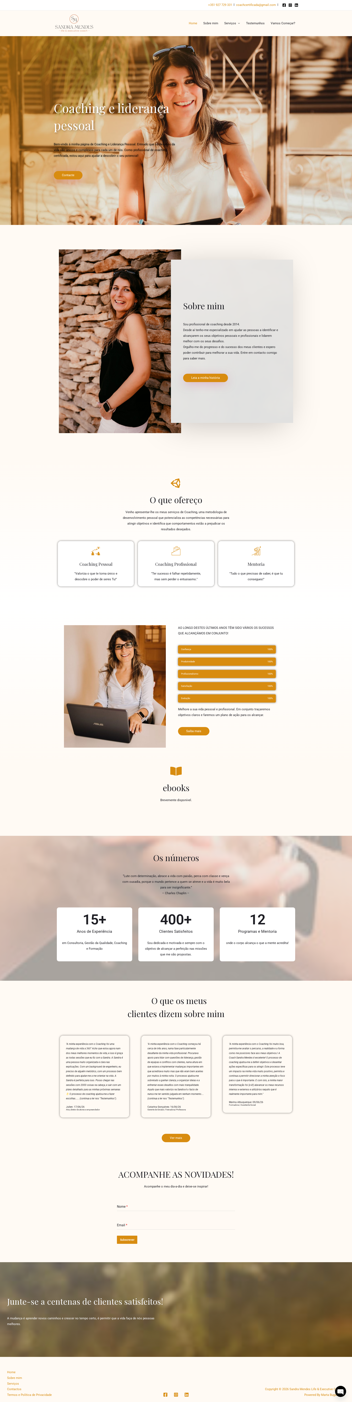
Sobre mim (210, 23)
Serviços (230, 23)
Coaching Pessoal (95, 564)
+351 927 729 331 (220, 5)
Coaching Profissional (176, 564)
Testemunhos (255, 23)
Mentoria (256, 564)
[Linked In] (296, 5)
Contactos (14, 1389)
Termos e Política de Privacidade (29, 1395)
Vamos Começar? (283, 23)
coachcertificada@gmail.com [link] (256, 5)
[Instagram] (290, 5)
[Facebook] (284, 5)
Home (193, 23)
